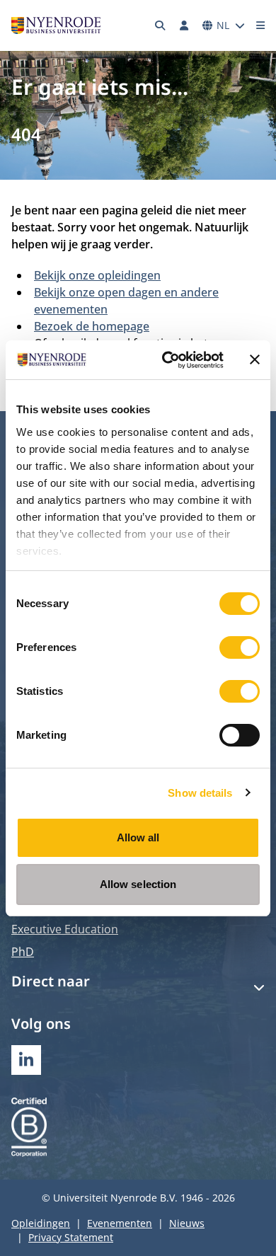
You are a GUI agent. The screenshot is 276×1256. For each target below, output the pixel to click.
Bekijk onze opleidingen (97, 275)
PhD (22, 952)
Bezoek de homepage (91, 326)
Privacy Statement (70, 1237)
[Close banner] (255, 359)
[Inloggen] (184, 25)
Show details (200, 793)
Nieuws (187, 1223)
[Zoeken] (160, 25)
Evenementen (119, 1223)
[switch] (239, 647)
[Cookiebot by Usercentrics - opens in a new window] (167, 360)
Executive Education (64, 929)
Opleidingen (40, 1223)
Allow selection (138, 884)
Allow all (138, 837)
